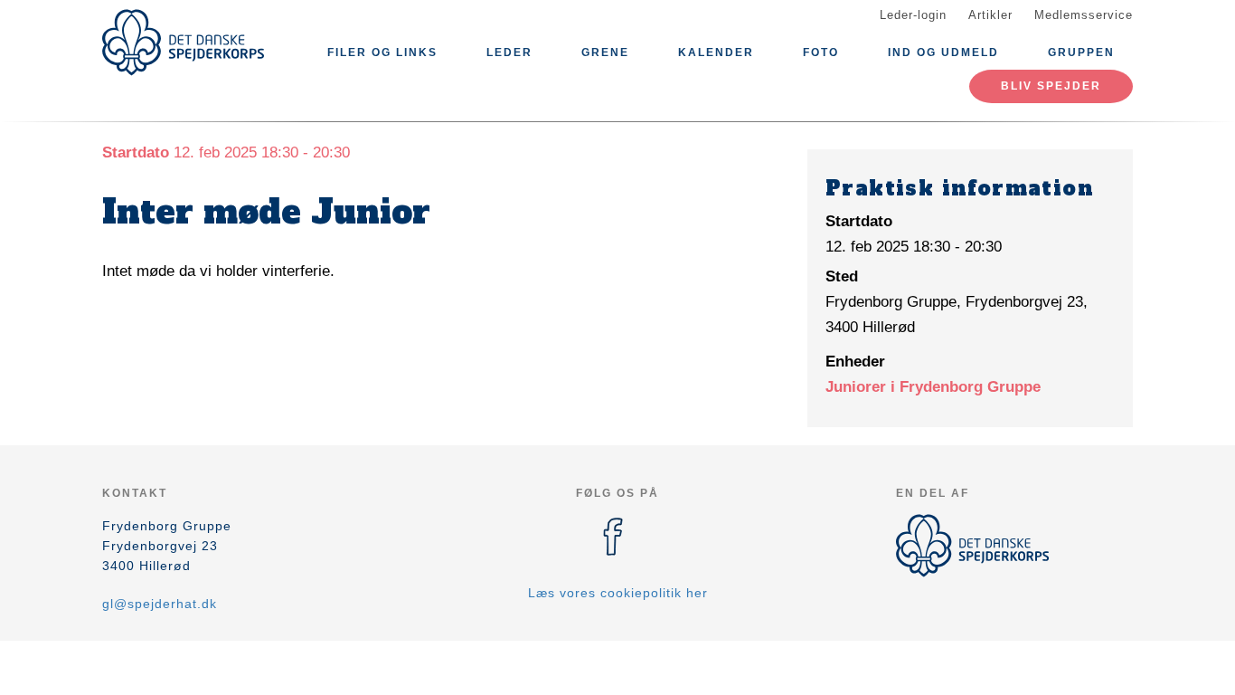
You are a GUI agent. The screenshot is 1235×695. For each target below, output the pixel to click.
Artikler (990, 15)
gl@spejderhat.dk (159, 603)
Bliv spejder (1051, 86)
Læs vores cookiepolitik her (618, 593)
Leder (509, 52)
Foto (821, 52)
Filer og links (382, 52)
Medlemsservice (1083, 15)
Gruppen (1081, 52)
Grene (605, 52)
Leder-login (913, 15)
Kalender (716, 52)
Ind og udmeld (943, 52)
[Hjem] (183, 42)
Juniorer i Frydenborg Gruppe (933, 386)
